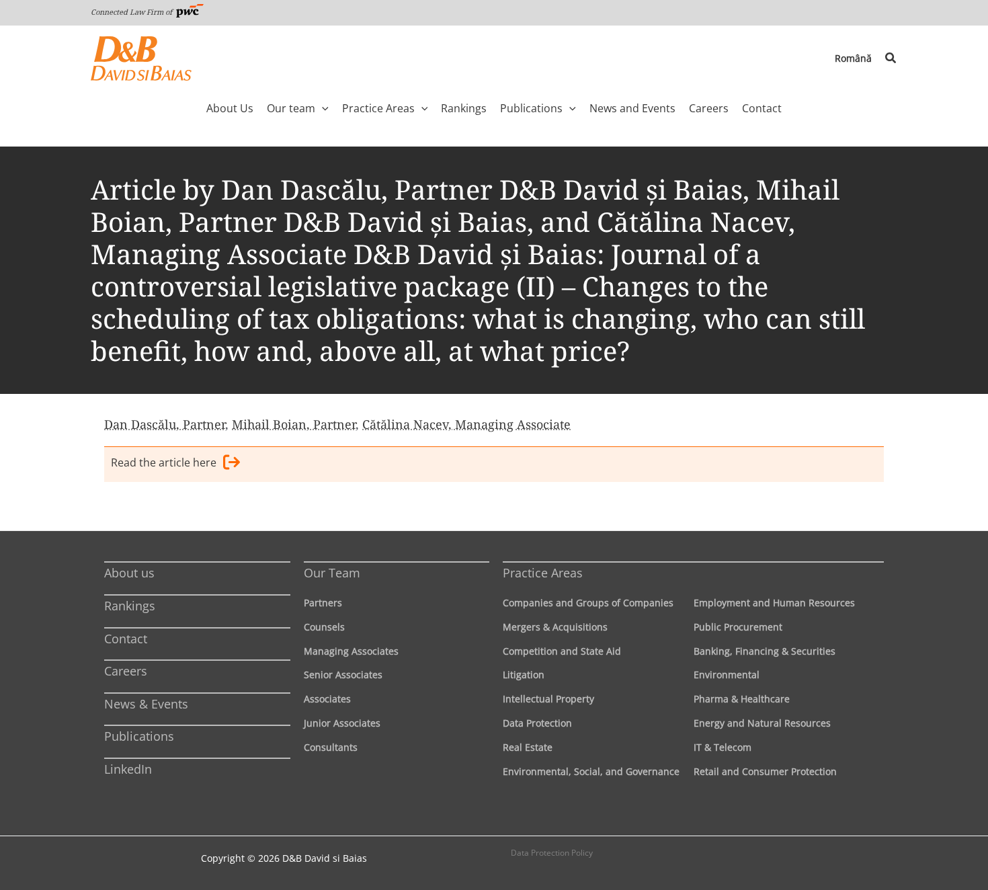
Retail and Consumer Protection (765, 771)
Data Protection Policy (552, 852)
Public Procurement (738, 626)
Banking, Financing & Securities (764, 651)
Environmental (726, 674)
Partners (323, 602)
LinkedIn (128, 769)
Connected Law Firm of (132, 12)
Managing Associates (351, 651)
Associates (327, 698)
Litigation (523, 674)
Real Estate (527, 747)
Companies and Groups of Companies (588, 602)
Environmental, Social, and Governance (591, 771)
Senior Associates (343, 674)
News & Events (146, 704)
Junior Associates (342, 723)
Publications (139, 736)
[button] (891, 58)
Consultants (331, 747)
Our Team (332, 573)
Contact (125, 639)
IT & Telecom (722, 747)
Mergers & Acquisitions (555, 626)
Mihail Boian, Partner (294, 424)
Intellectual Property (548, 698)
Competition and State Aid (562, 651)
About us (129, 573)
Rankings (129, 606)
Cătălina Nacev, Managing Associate (466, 424)
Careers (125, 671)
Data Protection (537, 723)
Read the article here (163, 462)
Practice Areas (543, 573)
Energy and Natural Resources (762, 723)
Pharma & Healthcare (742, 698)
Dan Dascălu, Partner (164, 424)
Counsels (324, 626)
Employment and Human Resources (774, 602)
